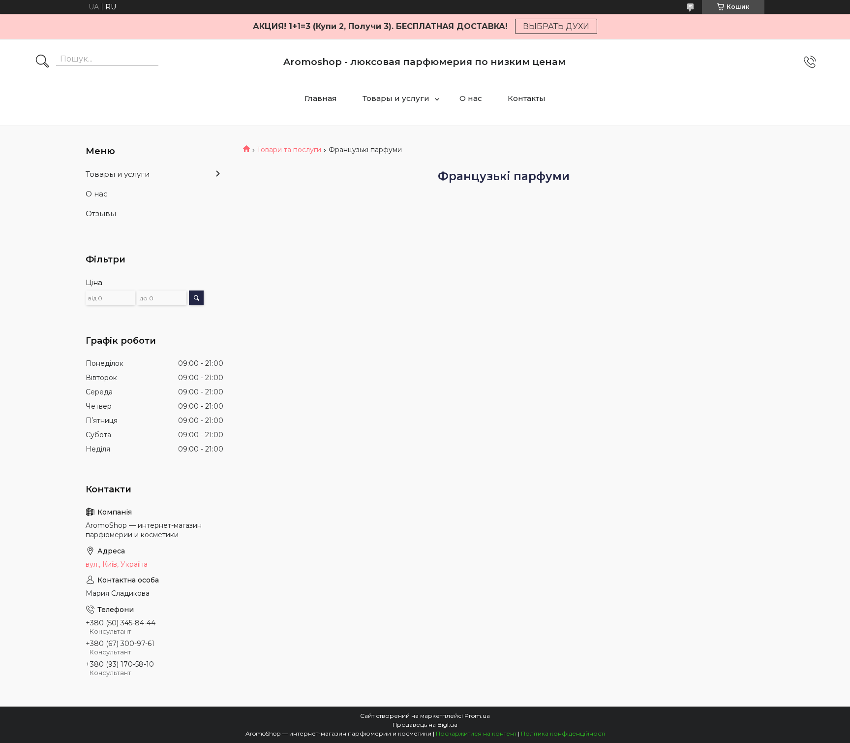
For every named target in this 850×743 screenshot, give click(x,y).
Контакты (527, 98)
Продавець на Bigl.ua (425, 724)
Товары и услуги (396, 98)
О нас (470, 98)
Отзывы (101, 213)
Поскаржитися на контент (476, 733)
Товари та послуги (289, 149)
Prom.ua (477, 715)
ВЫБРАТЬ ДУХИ (556, 26)
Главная (320, 98)
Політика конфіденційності (563, 733)
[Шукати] (42, 62)
